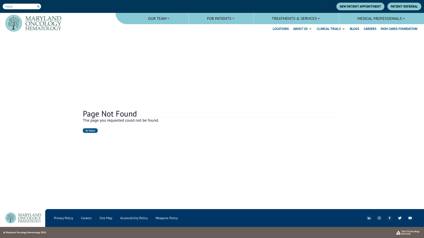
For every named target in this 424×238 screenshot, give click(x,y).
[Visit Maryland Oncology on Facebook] (389, 218)
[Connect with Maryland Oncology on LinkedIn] (369, 218)
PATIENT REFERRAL (404, 6)
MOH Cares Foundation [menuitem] (399, 29)
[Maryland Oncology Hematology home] (23, 217)
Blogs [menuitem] (354, 29)
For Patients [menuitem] (219, 18)
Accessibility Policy (134, 218)
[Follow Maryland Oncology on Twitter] (399, 218)
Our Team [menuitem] (157, 18)
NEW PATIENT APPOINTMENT (360, 6)
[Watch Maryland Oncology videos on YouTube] (410, 218)
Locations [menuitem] (281, 29)
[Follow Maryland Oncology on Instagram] (379, 218)
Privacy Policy (63, 218)
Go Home (90, 130)
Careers (86, 218)
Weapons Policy (167, 218)
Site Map (106, 218)
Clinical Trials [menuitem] (329, 29)
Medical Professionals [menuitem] (379, 18)
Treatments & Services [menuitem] (294, 18)
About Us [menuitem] (300, 29)
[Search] (38, 6)
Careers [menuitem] (370, 29)
